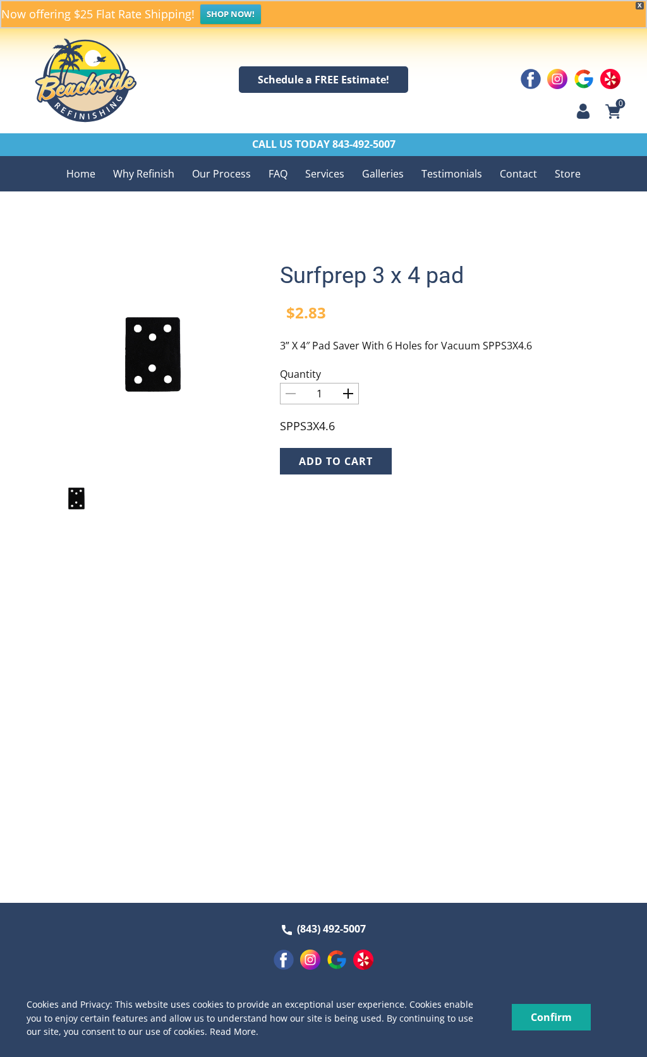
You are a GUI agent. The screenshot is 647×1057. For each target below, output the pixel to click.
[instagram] (557, 79)
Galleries (383, 174)
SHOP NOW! (231, 14)
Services (324, 174)
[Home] (86, 80)
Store (568, 174)
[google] (584, 79)
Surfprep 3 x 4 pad (372, 275)
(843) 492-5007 (329, 929)
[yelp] (610, 79)
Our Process (221, 174)
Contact (518, 174)
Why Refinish (143, 174)
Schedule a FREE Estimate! (323, 80)
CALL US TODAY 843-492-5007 (324, 144)
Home (80, 174)
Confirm (551, 1017)
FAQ (278, 174)
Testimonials (451, 174)
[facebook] (531, 79)
